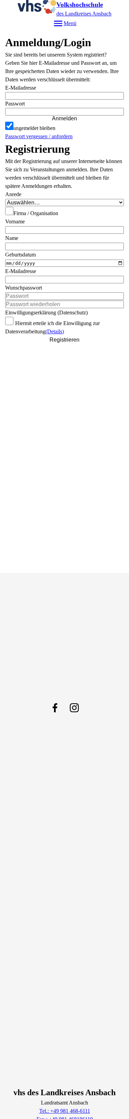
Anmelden (64, 118)
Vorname (15, 221)
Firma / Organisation (35, 213)
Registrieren (64, 340)
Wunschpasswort (23, 288)
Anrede (13, 194)
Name (11, 238)
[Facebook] (55, 707)
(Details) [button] (54, 331)
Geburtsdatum (20, 255)
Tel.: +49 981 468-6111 (64, 1111)
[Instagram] (74, 707)
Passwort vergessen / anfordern (39, 136)
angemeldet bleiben (34, 128)
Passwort (15, 104)
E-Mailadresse (20, 88)
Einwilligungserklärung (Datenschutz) (46, 312)
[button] (64, 111)
